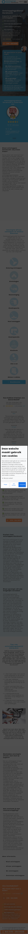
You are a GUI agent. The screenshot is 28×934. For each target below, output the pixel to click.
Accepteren (22, 484)
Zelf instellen (14, 484)
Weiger (5, 484)
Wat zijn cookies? (8, 478)
